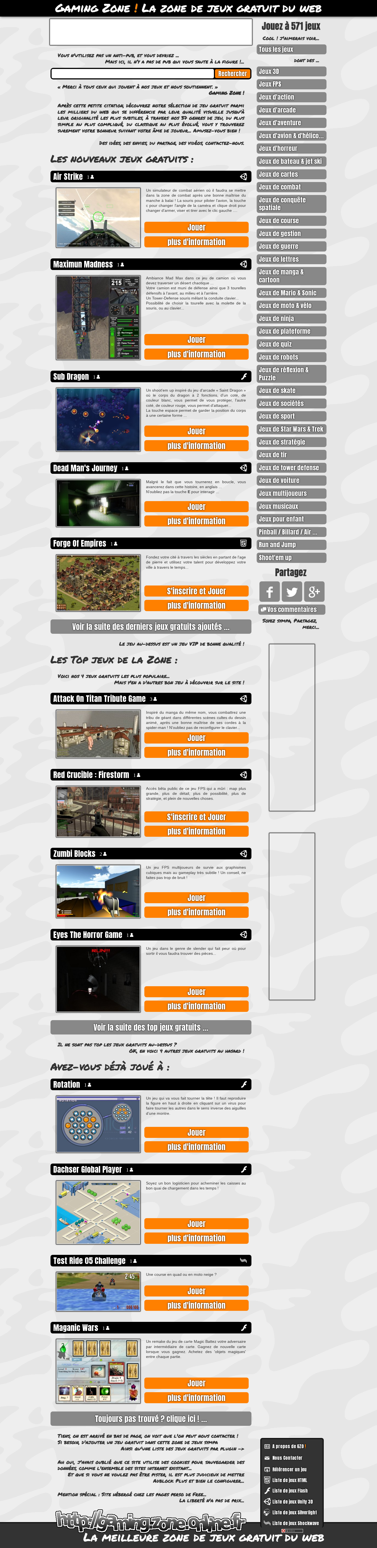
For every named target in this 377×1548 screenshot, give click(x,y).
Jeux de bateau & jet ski (290, 161)
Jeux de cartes (278, 174)
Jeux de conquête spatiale (282, 203)
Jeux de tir (273, 454)
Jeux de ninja (276, 318)
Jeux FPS (270, 84)
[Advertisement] (292, 727)
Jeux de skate (277, 390)
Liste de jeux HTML (289, 1480)
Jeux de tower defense (289, 467)
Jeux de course (279, 220)
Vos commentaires (292, 609)
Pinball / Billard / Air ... (288, 531)
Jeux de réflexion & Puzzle (284, 373)
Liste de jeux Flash (290, 1490)
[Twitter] (291, 599)
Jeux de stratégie (282, 442)
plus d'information (196, 241)
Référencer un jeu (289, 1469)
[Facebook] (268, 599)
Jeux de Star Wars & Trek (291, 429)
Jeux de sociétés (281, 403)
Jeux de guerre (278, 246)
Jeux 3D (269, 71)
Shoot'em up (275, 557)
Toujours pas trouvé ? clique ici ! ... (151, 1418)
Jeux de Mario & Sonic (287, 292)
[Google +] (313, 599)
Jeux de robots (278, 357)
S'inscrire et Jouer (196, 591)
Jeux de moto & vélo (285, 305)
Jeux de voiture (279, 480)
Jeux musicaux (278, 506)
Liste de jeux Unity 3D (292, 1501)
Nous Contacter (287, 1458)
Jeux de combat (280, 186)
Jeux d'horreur (278, 148)
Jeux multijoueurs (283, 493)
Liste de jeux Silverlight (294, 1512)
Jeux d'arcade (277, 109)
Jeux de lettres (279, 259)
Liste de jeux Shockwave (295, 1523)
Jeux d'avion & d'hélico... (291, 135)
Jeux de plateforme (284, 331)
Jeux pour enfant (281, 518)
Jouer (196, 227)
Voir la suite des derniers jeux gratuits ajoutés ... (151, 626)
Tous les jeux (276, 49)
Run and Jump (277, 544)
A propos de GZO (289, 1446)
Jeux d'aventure (280, 122)
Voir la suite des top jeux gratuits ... (151, 1027)
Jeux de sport (277, 416)
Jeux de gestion (280, 233)
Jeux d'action (276, 96)
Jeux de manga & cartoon (281, 275)
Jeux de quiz (275, 344)
